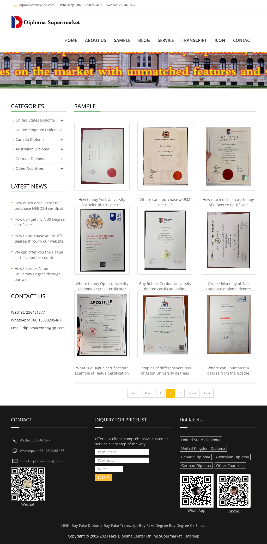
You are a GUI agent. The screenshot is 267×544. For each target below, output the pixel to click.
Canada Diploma (30, 139)
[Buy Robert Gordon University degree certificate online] (165, 240)
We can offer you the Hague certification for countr (39, 255)
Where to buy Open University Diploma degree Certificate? (102, 286)
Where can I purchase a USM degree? (165, 202)
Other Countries (30, 168)
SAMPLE (122, 40)
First (134, 393)
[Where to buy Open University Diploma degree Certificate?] (102, 240)
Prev (148, 393)
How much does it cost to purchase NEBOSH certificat (39, 205)
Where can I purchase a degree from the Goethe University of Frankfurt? (228, 373)
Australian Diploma (32, 149)
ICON (220, 40)
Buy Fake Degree (153, 525)
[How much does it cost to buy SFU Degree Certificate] (228, 156)
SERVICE (166, 40)
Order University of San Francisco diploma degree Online (228, 288)
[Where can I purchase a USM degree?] (165, 156)
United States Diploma (35, 120)
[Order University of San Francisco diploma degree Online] (228, 240)
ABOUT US (95, 40)
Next (192, 393)
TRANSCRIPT (194, 40)
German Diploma (30, 158)
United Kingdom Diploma (38, 129)
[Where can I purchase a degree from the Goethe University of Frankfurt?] (228, 324)
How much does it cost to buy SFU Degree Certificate (228, 202)
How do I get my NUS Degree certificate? (40, 222)
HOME (70, 40)
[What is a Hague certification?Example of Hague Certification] (102, 324)
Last (207, 393)
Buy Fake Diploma (86, 525)
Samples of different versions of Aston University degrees (165, 370)
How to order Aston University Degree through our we (38, 274)
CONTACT (242, 40)
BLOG (144, 40)
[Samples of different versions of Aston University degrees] (165, 324)
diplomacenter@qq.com (36, 5)
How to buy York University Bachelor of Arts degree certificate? (101, 204)
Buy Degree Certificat (187, 525)
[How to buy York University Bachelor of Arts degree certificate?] (102, 156)
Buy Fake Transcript (121, 525)
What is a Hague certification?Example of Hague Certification (102, 370)
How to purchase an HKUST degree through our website (39, 238)
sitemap (192, 536)
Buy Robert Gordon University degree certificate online (165, 286)
